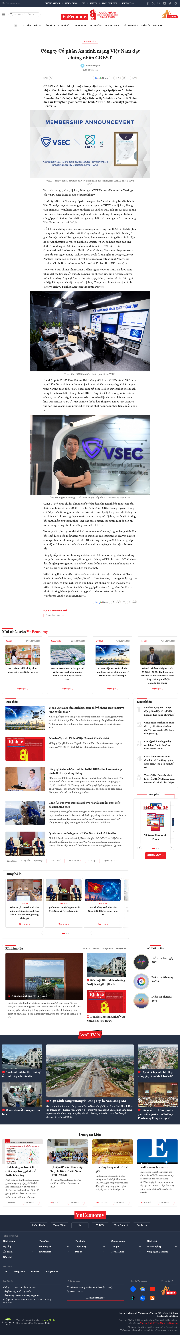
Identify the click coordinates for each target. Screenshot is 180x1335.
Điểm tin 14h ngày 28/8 (162, 960)
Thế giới (145, 25)
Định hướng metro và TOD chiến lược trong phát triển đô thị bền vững (21, 1171)
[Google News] (176, 3)
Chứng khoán (52, 3)
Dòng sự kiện (90, 1135)
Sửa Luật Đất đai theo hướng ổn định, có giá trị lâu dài (106, 982)
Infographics (108, 949)
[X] (153, 3)
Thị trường (96, 25)
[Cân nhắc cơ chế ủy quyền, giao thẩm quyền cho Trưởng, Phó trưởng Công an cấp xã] (158, 1094)
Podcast (96, 949)
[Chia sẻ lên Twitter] (118, 78)
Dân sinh (158, 25)
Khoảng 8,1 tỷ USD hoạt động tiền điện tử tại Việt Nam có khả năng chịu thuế (159, 711)
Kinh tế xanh (79, 25)
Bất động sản (131, 25)
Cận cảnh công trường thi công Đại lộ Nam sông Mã (88, 1101)
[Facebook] (148, 3)
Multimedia (14, 948)
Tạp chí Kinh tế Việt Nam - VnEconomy (159, 1323)
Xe (83, 3)
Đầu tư (37, 25)
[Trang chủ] (15, 25)
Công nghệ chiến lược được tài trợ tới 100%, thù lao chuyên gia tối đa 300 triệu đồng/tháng (86, 771)
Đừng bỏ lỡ (13, 874)
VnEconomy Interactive (154, 1167)
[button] (63, 933)
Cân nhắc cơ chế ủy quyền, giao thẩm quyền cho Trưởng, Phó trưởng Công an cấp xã (155, 1114)
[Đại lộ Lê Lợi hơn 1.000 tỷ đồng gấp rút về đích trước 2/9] (158, 1056)
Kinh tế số (63, 25)
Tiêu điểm (26, 25)
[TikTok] (170, 3)
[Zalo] (159, 3)
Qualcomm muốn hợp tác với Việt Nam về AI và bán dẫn (82, 833)
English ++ (128, 3)
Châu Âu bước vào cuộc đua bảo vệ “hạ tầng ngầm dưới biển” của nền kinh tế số (85, 805)
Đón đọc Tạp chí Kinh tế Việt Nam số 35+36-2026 (79, 738)
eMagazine (121, 949)
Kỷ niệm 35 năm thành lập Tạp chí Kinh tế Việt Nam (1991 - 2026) (66, 1171)
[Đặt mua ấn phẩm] (170, 14)
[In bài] (45, 78)
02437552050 (76, 1291)
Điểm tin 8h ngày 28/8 (161, 999)
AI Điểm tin (155, 948)
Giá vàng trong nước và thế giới (112, 1169)
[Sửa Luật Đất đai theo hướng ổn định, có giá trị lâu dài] (22, 1056)
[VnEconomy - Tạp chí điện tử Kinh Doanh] (90, 1215)
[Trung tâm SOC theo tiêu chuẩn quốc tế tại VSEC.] (90, 293)
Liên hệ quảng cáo (95, 1298)
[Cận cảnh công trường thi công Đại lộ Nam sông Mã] (90, 1070)
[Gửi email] (124, 78)
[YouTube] (164, 3)
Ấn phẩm (155, 794)
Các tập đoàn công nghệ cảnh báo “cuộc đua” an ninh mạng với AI (157, 745)
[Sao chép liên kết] (129, 78)
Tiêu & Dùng (71, 3)
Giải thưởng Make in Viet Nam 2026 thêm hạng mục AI (103, 911)
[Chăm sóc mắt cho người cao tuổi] (22, 1094)
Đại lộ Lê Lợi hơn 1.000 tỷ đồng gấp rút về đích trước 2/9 (156, 1074)
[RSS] (152, 1298)
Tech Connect (109, 3)
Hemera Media (48, 1320)
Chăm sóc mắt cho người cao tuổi (21, 1112)
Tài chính (50, 25)
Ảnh (5, 1272)
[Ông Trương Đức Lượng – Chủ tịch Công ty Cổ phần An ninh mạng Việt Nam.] (90, 416)
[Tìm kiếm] (11, 14)
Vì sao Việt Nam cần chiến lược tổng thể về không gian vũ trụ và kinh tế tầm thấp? (112, 672)
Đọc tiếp (11, 702)
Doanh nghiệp (113, 25)
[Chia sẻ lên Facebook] (113, 78)
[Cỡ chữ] (51, 78)
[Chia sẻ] (134, 78)
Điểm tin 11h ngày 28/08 (162, 979)
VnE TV (93, 3)
